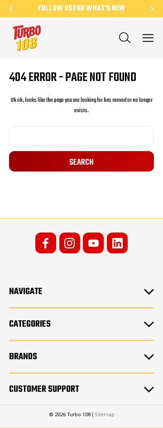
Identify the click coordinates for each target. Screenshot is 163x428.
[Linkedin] (117, 243)
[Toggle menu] (148, 37)
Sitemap (105, 415)
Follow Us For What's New (81, 9)
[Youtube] (93, 243)
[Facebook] (45, 243)
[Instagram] (69, 243)
